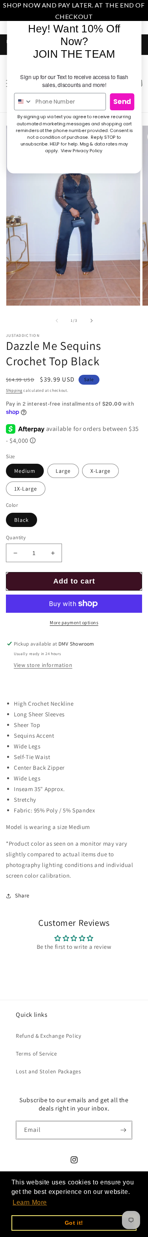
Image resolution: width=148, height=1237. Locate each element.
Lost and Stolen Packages (48, 1071)
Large (63, 470)
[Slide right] (91, 320)
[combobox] (23, 101)
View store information (43, 665)
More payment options (74, 622)
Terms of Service (36, 1053)
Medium (25, 470)
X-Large (100, 470)
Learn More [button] (30, 1202)
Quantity (16, 537)
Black (21, 519)
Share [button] (22, 895)
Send (122, 101)
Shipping (14, 390)
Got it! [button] (74, 1223)
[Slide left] (57, 320)
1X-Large (25, 488)
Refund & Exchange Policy (48, 1035)
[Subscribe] (123, 1130)
